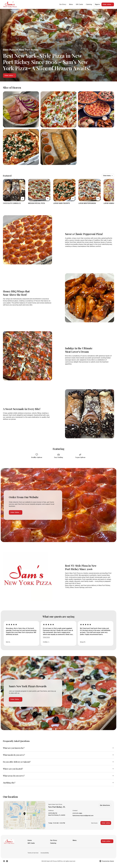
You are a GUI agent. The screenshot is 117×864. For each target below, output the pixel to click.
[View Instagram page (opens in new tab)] (7, 861)
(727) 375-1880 (77, 813)
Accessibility (45, 853)
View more (46, 637)
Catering (89, 4)
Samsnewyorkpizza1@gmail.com (83, 815)
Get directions (105, 805)
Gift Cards (79, 4)
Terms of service (33, 853)
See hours (94, 823)
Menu (71, 4)
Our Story (62, 4)
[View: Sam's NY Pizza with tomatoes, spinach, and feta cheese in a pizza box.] (21, 147)
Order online (106, 823)
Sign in (97, 4)
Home (30, 840)
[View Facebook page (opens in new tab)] (4, 861)
